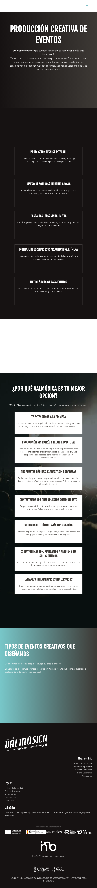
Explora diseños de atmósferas (48, 203)
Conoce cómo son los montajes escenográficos (48, 269)
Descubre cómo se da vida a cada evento (48, 171)
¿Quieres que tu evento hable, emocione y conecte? (48, 81)
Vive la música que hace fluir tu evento (48, 301)
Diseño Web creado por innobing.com (48, 856)
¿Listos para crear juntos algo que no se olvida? (48, 608)
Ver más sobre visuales (48, 235)
